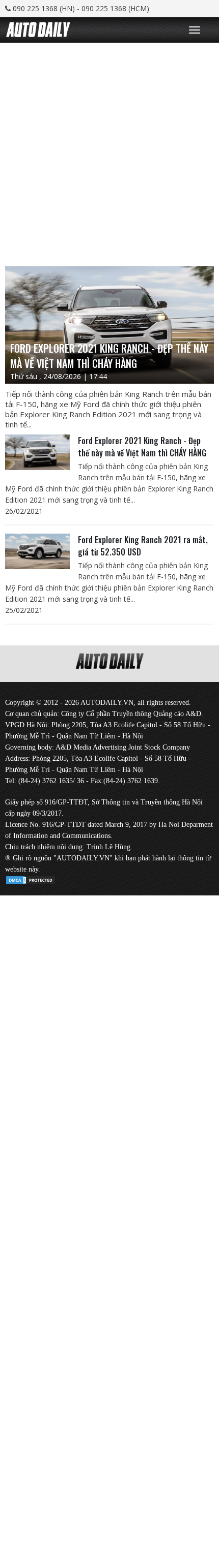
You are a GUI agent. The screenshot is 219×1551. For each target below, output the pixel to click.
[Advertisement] (109, 152)
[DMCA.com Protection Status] (30, 878)
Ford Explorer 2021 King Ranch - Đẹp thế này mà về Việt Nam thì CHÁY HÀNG (142, 447)
